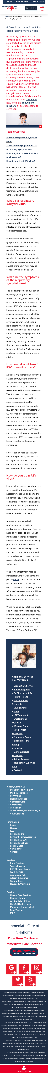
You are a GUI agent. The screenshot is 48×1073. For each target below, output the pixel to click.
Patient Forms (17, 834)
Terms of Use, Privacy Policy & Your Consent (25, 812)
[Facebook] (24, 969)
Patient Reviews (18, 840)
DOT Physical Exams (20, 869)
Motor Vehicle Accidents (20, 702)
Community (16, 805)
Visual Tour (15, 849)
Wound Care (16, 881)
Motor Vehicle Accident (22, 907)
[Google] (11, 969)
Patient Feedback (19, 843)
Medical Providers (19, 793)
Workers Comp (21, 726)
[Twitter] (18, 981)
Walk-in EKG (16, 872)
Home (7, 16)
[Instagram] (37, 969)
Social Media (16, 846)
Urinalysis (18, 748)
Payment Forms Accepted (23, 837)
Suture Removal (22, 759)
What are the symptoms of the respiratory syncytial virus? (21, 147)
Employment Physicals (19, 721)
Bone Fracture (17, 863)
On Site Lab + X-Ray (24, 693)
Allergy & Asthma (19, 878)
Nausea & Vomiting (20, 884)
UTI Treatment (21, 715)
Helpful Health (21, 697)
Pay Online (15, 796)
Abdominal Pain (18, 875)
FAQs (12, 831)
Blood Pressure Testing (20, 742)
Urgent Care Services (24, 686)
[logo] (9, 8)
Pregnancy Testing (23, 737)
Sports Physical (17, 866)
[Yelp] (30, 981)
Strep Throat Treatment (19, 732)
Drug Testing (20, 708)
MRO (16, 712)
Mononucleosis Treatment (20, 754)
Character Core (17, 802)
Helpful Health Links (20, 904)
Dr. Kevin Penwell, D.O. (21, 790)
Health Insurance (18, 799)
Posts (13, 825)
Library (13, 828)
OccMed (18, 770)
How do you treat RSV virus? (20, 161)
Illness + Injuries (22, 689)
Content (14, 852)
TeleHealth (15, 808)
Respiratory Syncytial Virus (23, 765)
